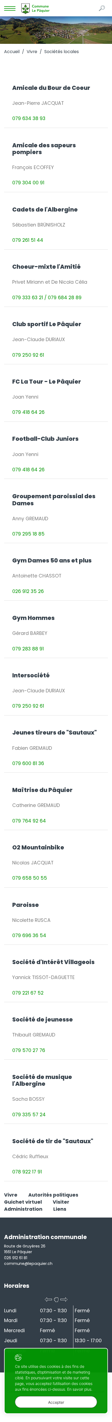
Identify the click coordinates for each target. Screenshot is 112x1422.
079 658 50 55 (29, 878)
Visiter (61, 1202)
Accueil (12, 51)
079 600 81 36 (28, 763)
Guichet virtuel (23, 1202)
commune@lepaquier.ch (28, 1263)
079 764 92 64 (29, 821)
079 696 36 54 (29, 935)
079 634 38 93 (28, 118)
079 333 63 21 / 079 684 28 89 (47, 297)
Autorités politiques (53, 1195)
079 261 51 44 (27, 240)
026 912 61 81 (15, 1258)
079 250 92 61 (28, 355)
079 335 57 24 (29, 1114)
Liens (59, 1209)
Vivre (32, 51)
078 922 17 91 (27, 1172)
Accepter (56, 1402)
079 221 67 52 (27, 993)
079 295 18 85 (28, 534)
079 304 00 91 (28, 182)
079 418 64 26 (28, 412)
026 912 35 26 (28, 591)
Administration (23, 1209)
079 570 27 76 (28, 1050)
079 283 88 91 (28, 649)
